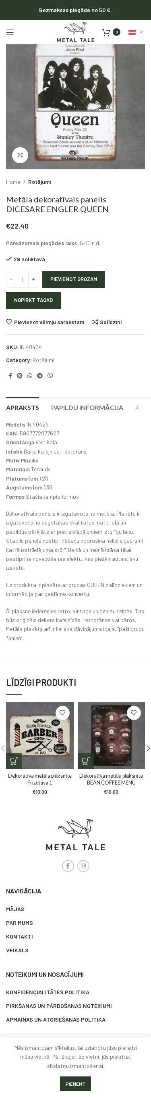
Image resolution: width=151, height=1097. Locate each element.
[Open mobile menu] (10, 32)
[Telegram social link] (40, 376)
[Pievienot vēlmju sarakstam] (63, 713)
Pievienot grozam (73, 279)
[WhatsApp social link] (30, 376)
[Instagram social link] (83, 866)
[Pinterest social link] (19, 376)
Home (13, 181)
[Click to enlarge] (20, 155)
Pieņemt (75, 1084)
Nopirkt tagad (33, 300)
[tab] (22, 406)
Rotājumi (39, 181)
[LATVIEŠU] (135, 32)
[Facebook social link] (10, 376)
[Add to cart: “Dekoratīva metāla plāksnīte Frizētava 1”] (14, 761)
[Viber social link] (50, 376)
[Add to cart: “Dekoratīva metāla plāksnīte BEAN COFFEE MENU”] (86, 761)
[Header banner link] (75, 10)
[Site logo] (75, 31)
